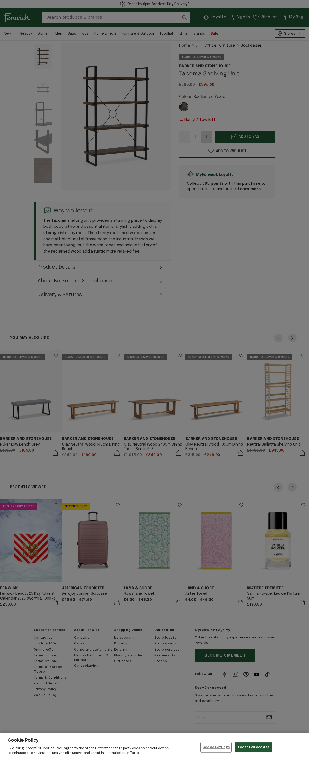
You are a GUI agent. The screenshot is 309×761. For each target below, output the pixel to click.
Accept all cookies (253, 747)
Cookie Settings (216, 747)
